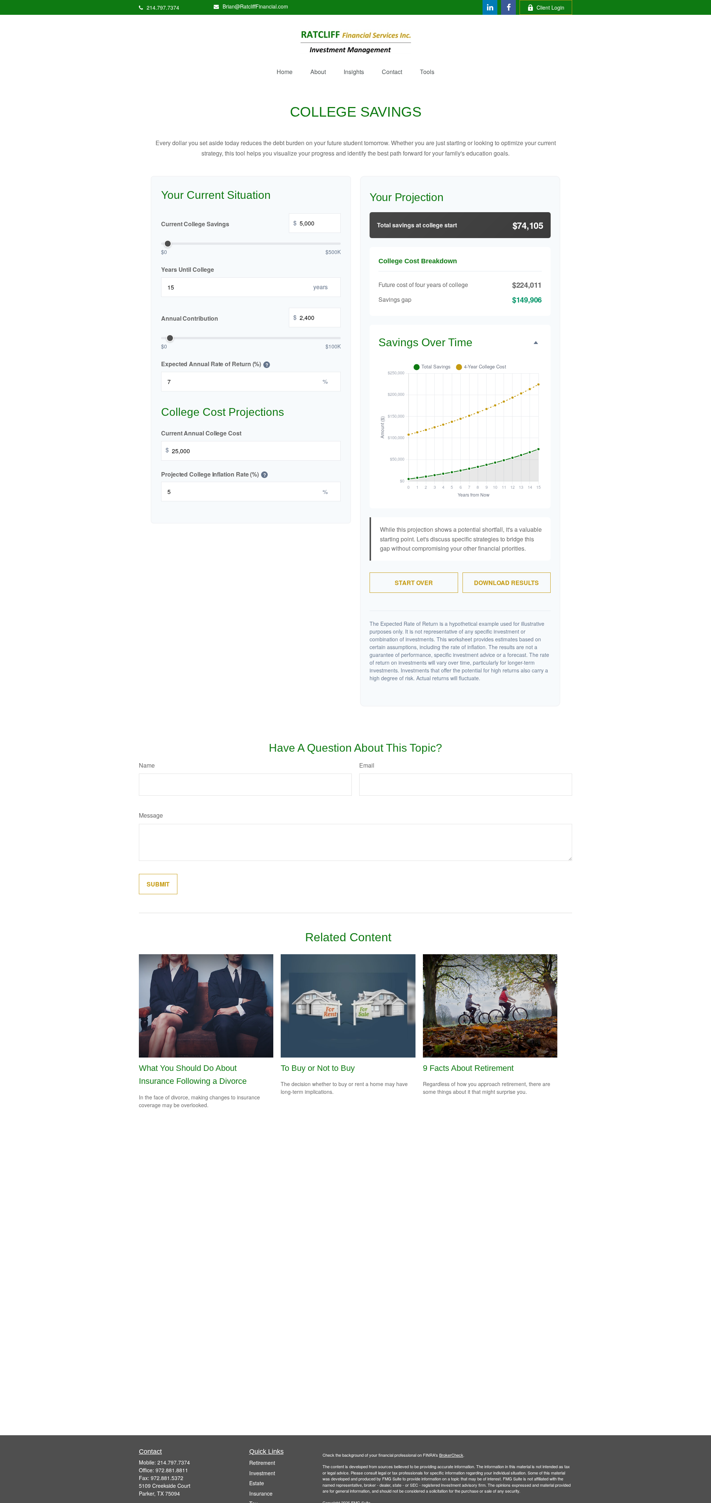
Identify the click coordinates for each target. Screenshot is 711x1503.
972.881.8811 (172, 1470)
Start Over (414, 582)
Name (147, 765)
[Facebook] (508, 7)
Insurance (261, 1493)
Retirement (262, 1462)
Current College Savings (229, 223)
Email (366, 765)
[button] (284, 72)
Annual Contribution (229, 318)
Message (151, 815)
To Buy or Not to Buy (318, 1068)
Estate (256, 1483)
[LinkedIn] (490, 7)
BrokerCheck (451, 1455)
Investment (262, 1473)
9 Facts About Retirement (468, 1068)
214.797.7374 (163, 7)
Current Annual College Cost (201, 433)
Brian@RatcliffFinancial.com (255, 6)
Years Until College (187, 269)
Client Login (550, 7)
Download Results (506, 582)
